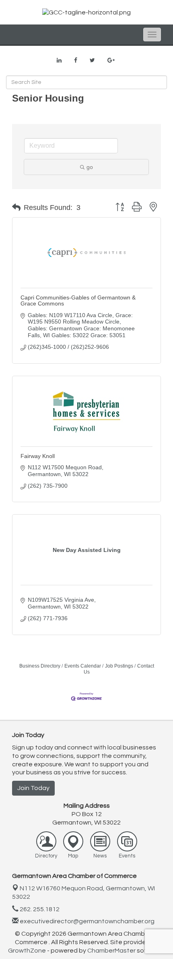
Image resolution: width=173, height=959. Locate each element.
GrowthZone (27, 950)
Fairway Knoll (38, 456)
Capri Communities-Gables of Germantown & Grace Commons (78, 300)
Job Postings (119, 666)
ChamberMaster (111, 950)
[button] (16, 207)
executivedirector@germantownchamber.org (86, 921)
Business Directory (39, 666)
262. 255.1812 (39, 909)
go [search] (89, 167)
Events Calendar (82, 666)
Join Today (33, 788)
